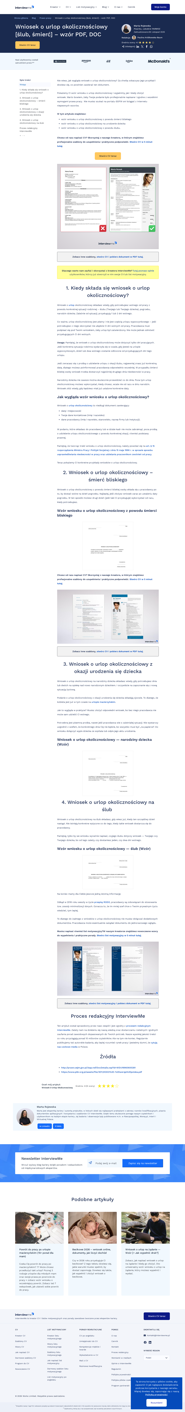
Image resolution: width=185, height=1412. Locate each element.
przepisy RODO (102, 902)
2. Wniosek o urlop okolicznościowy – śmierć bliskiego (32, 101)
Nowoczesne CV (22, 1369)
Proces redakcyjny (119, 1352)
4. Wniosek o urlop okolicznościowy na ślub (32, 121)
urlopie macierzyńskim (103, 702)
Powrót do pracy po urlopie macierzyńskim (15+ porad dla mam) (36, 1253)
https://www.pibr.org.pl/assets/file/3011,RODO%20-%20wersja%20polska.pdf (101, 1072)
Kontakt (115, 1347)
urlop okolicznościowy (80, 405)
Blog (34, 18)
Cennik (131, 7)
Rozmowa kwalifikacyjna (90, 1366)
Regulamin (116, 1369)
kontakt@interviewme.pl (158, 1335)
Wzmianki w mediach (121, 1358)
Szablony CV (21, 1341)
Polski (148, 1358)
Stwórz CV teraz (27, 45)
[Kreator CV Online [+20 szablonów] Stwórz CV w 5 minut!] (24, 7)
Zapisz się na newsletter (142, 1163)
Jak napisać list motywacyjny (54, 1361)
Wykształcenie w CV (88, 1355)
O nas (114, 1336)
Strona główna (21, 18)
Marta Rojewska (142, 25)
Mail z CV (83, 1360)
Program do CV (22, 1363)
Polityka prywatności (121, 1374)
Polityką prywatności (156, 1394)
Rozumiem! (157, 1402)
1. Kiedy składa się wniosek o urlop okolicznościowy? (34, 91)
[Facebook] (145, 1342)
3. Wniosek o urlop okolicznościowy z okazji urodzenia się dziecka (32, 112)
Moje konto (160, 7)
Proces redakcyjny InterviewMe (29, 129)
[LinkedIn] (150, 1342)
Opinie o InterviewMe (121, 1363)
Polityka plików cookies (122, 1380)
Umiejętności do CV (88, 1341)
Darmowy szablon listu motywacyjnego (57, 1370)
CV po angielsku (86, 1336)
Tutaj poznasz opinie (143, 270)
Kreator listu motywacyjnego (54, 1337)
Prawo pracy (45, 18)
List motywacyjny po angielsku (56, 1378)
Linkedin (46, 1126)
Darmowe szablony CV (25, 1358)
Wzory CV (19, 1347)
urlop (71, 305)
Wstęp (23, 84)
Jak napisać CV (22, 1352)
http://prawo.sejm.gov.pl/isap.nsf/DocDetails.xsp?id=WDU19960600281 (98, 1067)
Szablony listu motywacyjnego (54, 1353)
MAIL (59, 1126)
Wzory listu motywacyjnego (54, 1345)
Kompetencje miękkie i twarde (89, 1348)
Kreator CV (20, 1336)
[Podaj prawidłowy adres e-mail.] (104, 1163)
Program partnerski (120, 1386)
